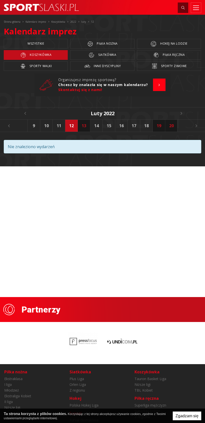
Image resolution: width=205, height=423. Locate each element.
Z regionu (77, 390)
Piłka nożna (107, 43)
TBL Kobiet (143, 390)
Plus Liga (77, 378)
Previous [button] (9, 126)
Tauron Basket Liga (150, 378)
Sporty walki (40, 66)
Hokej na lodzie (173, 43)
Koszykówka (40, 55)
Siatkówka (106, 55)
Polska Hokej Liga (84, 405)
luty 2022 (102, 113)
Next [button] (196, 126)
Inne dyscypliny (107, 66)
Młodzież (11, 390)
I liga (8, 384)
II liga (8, 401)
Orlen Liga (78, 384)
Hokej (76, 398)
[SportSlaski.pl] (41, 7)
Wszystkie (36, 43)
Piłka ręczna (173, 55)
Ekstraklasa (13, 378)
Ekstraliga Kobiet (17, 396)
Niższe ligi (12, 407)
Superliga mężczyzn (150, 405)
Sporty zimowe (173, 66)
